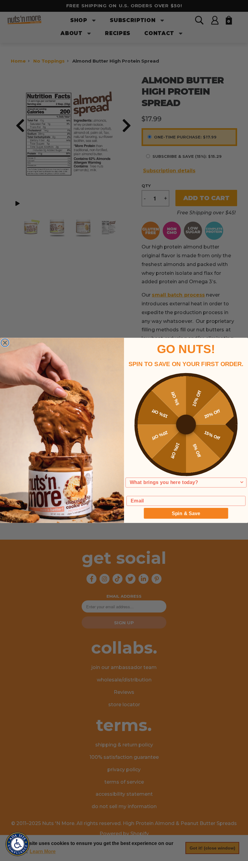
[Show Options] (241, 482)
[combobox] (184, 482)
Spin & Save (186, 513)
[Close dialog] (5, 343)
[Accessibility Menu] (17, 844)
